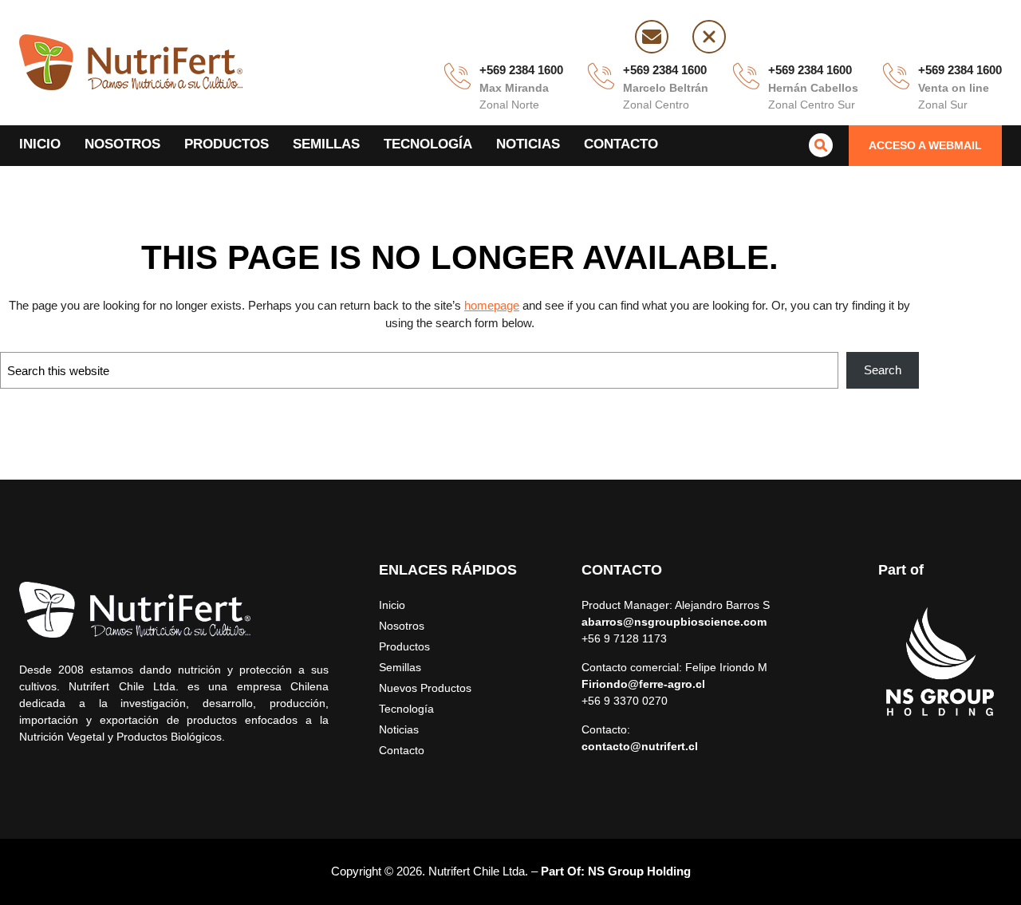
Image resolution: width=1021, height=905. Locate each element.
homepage (491, 305)
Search (882, 370)
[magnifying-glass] (821, 145)
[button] (925, 145)
